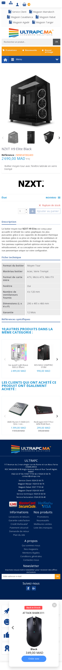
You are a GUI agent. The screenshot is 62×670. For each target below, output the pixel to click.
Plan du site (19, 534)
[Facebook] (28, 588)
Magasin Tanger (44, 22)
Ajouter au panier (48, 211)
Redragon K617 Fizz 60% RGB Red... (43, 422)
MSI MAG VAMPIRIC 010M (43, 366)
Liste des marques (43, 527)
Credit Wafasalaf (19, 524)
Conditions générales (31, 556)
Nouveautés (31, 50)
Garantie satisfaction (19, 520)
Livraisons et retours (19, 516)
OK (56, 42)
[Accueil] (5, 59)
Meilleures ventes (43, 524)
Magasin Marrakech (43, 11)
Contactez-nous (31, 559)
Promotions (11, 50)
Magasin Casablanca (21, 17)
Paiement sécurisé (19, 527)
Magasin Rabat (47, 17)
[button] (54, 605)
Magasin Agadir (20, 22)
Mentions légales (31, 552)
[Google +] (34, 588)
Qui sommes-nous (31, 545)
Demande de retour (19, 531)
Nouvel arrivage (49, 51)
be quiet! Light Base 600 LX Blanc (18, 366)
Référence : (8, 155)
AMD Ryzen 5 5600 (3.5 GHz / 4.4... (18, 422)
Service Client (19, 11)
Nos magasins (31, 549)
